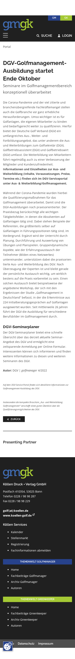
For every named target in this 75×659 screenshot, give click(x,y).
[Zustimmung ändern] (8, 646)
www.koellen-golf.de (17, 515)
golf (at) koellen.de (15, 511)
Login (65, 36)
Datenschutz (26, 643)
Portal (7, 47)
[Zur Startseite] (18, 25)
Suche (44, 36)
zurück (15, 419)
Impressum (45, 643)
